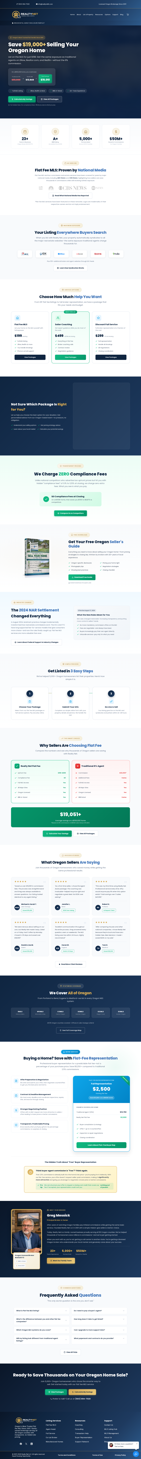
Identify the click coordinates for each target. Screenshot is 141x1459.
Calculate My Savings (23, 99)
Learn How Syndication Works (72, 268)
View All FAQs (71, 1352)
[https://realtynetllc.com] (25, 14)
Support (115, 15)
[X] (26, 1443)
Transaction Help (82, 1433)
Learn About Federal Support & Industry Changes (37, 642)
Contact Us (108, 1425)
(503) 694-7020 (83, 1398)
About (79, 15)
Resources (99, 15)
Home (72, 15)
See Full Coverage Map (71, 1030)
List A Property (88, 15)
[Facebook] (21, 1443)
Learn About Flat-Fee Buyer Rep (101, 1145)
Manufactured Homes (54, 1442)
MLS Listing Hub (110, 1429)
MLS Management (111, 1433)
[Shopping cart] (128, 15)
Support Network (82, 1442)
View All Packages (51, 99)
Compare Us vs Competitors (72, 513)
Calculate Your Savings (58, 833)
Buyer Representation (83, 1437)
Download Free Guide (83, 577)
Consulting (79, 1429)
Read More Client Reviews (71, 964)
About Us (108, 1437)
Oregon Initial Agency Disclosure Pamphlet (29, 23)
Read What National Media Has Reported (72, 196)
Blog (121, 15)
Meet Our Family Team (62, 1261)
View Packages (30, 357)
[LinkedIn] (31, 1443)
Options (107, 15)
